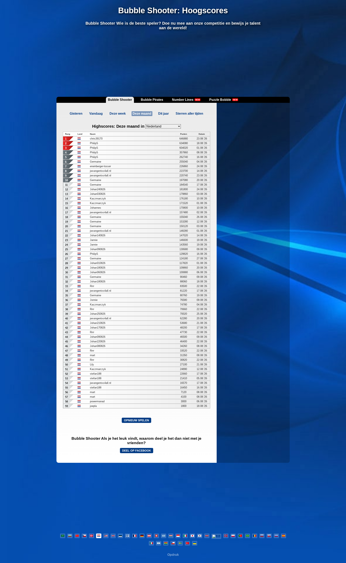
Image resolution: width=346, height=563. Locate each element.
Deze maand (142, 113)
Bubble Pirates (152, 99)
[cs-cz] (84, 536)
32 (66, 281)
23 (66, 240)
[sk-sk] (269, 536)
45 (66, 341)
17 (66, 212)
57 (66, 396)
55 (66, 387)
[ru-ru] (262, 536)
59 (66, 406)
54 (66, 383)
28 (66, 263)
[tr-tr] (187, 543)
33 (66, 286)
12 (66, 189)
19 (66, 221)
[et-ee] (120, 536)
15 (66, 203)
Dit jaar (163, 113)
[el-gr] (163, 536)
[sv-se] (180, 543)
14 (66, 198)
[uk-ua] (194, 543)
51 (66, 369)
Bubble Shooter (120, 99)
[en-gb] (113, 536)
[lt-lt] (216, 536)
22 (66, 235)
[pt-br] (247, 536)
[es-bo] (165, 543)
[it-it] (185, 536)
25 (66, 249)
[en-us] (106, 536)
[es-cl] (173, 543)
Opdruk (173, 554)
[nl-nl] (98, 536)
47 (66, 350)
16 (66, 207)
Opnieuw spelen (136, 420)
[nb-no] (225, 536)
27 (66, 258)
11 (66, 184)
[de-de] (142, 536)
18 (66, 217)
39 (66, 313)
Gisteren (76, 113)
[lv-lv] (206, 536)
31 (66, 277)
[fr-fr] (134, 536)
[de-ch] (156, 536)
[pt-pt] (240, 536)
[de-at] (149, 536)
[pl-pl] (233, 536)
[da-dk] (91, 536)
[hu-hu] (170, 536)
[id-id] (178, 536)
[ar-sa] (62, 536)
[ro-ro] (254, 536)
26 (66, 254)
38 (66, 309)
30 (66, 272)
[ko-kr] (199, 536)
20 (66, 226)
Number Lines (186, 99)
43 (66, 332)
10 (66, 180)
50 (66, 364)
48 (66, 355)
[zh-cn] (77, 536)
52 (66, 373)
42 (66, 327)
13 (66, 194)
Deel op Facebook (136, 450)
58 (66, 401)
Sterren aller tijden (189, 113)
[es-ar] (158, 543)
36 (66, 300)
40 (66, 318)
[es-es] (283, 536)
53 (66, 378)
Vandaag (96, 113)
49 (66, 360)
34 (66, 290)
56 (66, 392)
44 (66, 337)
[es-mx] (151, 543)
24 (66, 244)
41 (66, 323)
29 (66, 267)
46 (66, 346)
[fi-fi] (127, 536)
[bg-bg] (69, 536)
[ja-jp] (192, 536)
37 (66, 304)
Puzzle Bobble (223, 99)
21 (66, 230)
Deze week (118, 113)
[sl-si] (276, 536)
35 (66, 295)
